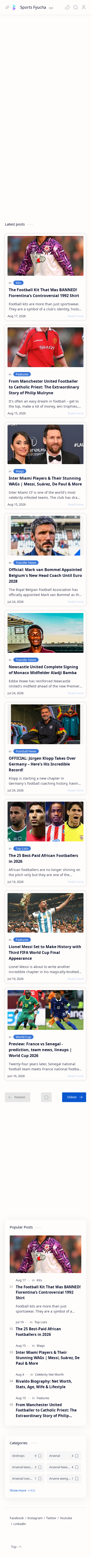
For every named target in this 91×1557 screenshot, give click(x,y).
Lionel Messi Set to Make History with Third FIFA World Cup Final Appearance (45, 952)
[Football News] (26, 751)
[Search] (75, 7)
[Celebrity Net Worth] (49, 1374)
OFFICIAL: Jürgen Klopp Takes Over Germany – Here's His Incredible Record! (42, 764)
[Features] (22, 374)
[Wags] (19, 471)
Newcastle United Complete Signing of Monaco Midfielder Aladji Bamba (43, 669)
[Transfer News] (26, 562)
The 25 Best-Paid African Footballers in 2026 (43, 858)
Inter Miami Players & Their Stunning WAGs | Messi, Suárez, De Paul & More (45, 481)
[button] (67, 7)
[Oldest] (74, 1097)
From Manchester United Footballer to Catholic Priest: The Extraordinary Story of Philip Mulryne (44, 387)
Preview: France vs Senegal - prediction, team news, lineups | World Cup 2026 (40, 1049)
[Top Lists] (22, 848)
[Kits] (18, 283)
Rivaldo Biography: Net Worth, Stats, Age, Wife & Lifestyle (44, 1384)
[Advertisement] (45, 64)
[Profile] (83, 7)
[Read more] (75, 316)
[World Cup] (23, 1037)
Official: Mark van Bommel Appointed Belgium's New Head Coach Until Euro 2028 (45, 575)
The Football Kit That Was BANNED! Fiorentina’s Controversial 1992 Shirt (44, 292)
